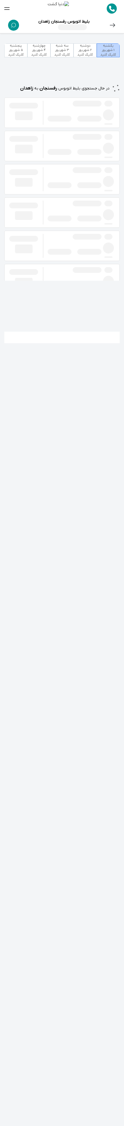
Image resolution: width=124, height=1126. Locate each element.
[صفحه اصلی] (58, 8)
